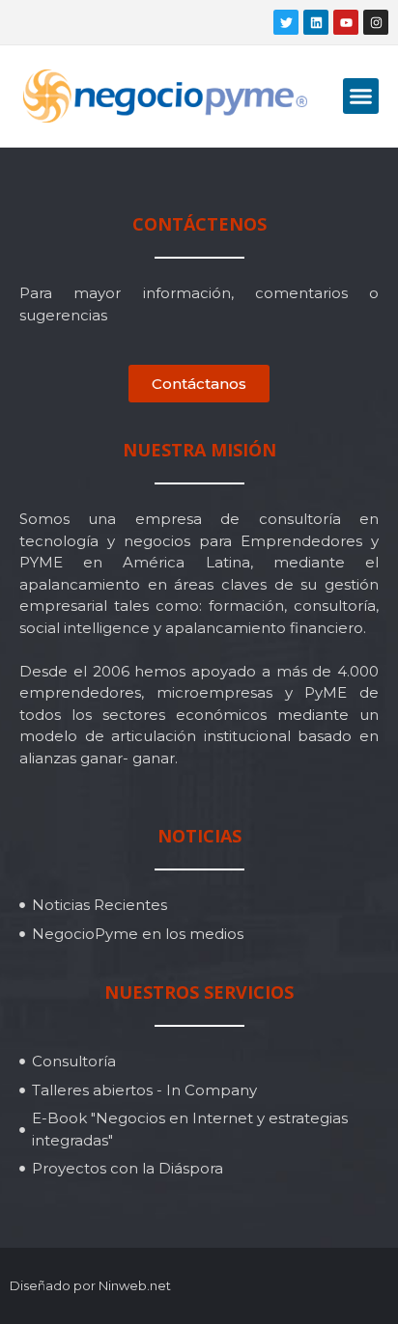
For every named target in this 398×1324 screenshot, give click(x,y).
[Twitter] (285, 22)
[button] (361, 96)
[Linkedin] (315, 22)
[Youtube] (345, 22)
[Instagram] (375, 22)
